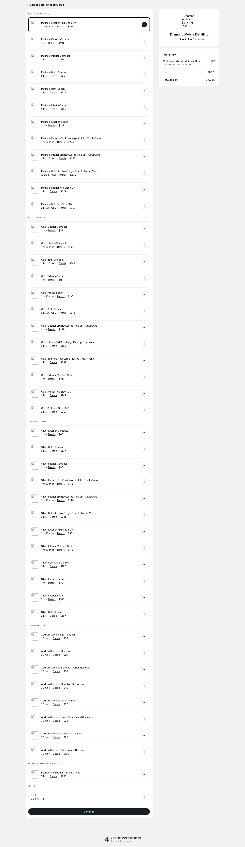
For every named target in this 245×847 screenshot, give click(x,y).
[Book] (144, 24)
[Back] (26, 5)
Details (61, 26)
